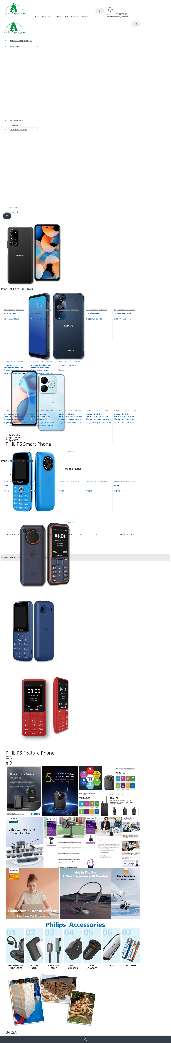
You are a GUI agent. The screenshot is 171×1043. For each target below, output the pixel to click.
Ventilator (22, 362)
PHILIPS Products (16, 120)
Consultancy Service (126, 534)
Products (57, 17)
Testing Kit (76, 302)
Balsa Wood (95, 534)
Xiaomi (132, 482)
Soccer (85, 17)
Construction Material (43, 534)
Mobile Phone (15, 46)
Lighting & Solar (13, 534)
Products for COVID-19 (18, 130)
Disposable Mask (73, 297)
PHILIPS (22, 482)
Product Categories (19, 40)
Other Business (71, 17)
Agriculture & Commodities (73, 534)
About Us (46, 17)
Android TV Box (15, 125)
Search (85, 1039)
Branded (6, 482)
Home (37, 17)
